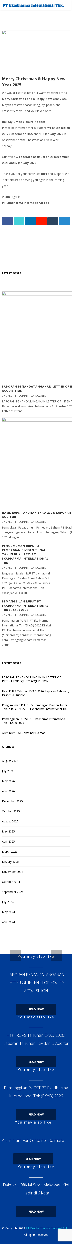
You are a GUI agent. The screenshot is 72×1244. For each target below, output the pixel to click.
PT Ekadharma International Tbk (47, 1228)
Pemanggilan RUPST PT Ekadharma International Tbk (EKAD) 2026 (25, 605)
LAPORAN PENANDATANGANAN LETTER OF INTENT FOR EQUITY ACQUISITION (31, 679)
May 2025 (8, 831)
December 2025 (12, 801)
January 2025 (10, 862)
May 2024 (8, 912)
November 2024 (12, 872)
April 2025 (8, 841)
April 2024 (8, 922)
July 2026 (8, 771)
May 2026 (8, 781)
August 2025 (10, 821)
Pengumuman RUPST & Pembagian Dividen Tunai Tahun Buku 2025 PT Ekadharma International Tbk (25, 554)
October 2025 (11, 811)
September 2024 (12, 892)
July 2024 (8, 902)
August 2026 (10, 761)
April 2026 (8, 791)
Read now (36, 1009)
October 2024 (11, 882)
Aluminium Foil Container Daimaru (24, 733)
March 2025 (9, 851)
